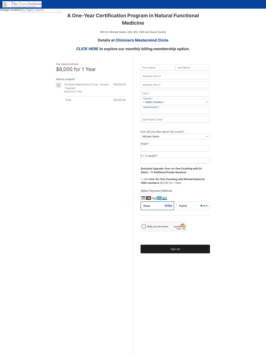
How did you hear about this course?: (162, 131)
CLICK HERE (87, 49)
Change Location (10, 9)
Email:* (145, 143)
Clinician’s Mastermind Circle (142, 40)
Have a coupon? (65, 79)
